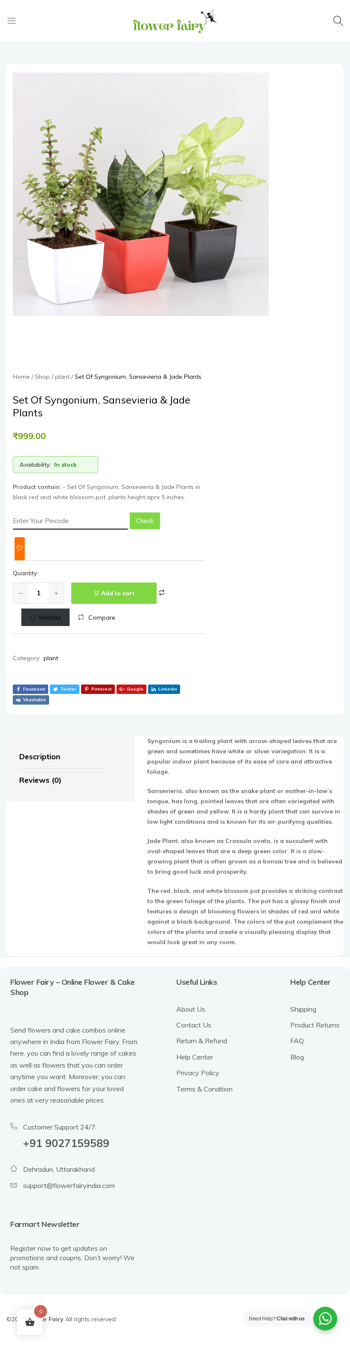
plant (51, 658)
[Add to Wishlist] (20, 548)
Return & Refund (201, 1040)
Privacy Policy (197, 1072)
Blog (297, 1057)
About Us (190, 1009)
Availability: (35, 464)
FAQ (297, 1040)
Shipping (303, 1009)
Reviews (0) (40, 780)
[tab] (63, 757)
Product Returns (315, 1025)
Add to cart (117, 593)
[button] (96, 617)
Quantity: (25, 573)
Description (39, 756)
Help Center (194, 1057)
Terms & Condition (204, 1089)
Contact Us (193, 1025)
